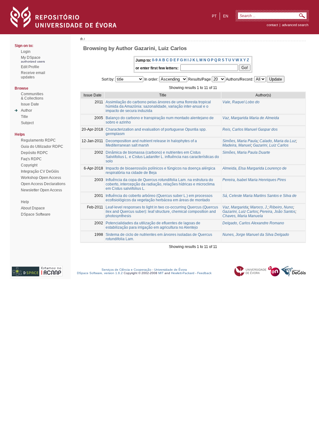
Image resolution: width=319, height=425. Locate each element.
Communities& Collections (32, 96)
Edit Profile (30, 67)
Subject (27, 123)
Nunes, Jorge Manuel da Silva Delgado (255, 234)
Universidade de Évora (170, 269)
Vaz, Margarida (235, 207)
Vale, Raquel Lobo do (240, 102)
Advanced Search (295, 25)
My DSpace (30, 57)
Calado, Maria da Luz (277, 141)
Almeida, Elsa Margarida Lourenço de (254, 168)
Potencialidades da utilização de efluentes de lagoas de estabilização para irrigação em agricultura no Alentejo (153, 225)
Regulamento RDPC (38, 140)
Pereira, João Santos (277, 211)
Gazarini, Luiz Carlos (270, 145)
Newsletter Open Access (41, 190)
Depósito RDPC (34, 153)
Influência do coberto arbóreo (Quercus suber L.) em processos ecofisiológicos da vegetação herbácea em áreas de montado (159, 198)
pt (214, 16)
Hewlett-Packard (182, 273)
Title (24, 116)
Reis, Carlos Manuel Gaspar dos (250, 129)
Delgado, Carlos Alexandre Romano (253, 223)
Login (26, 51)
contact (272, 25)
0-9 (155, 60)
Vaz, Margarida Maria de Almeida (250, 118)
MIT (161, 273)
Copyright (29, 165)
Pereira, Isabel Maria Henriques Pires (254, 180)
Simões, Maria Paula (240, 141)
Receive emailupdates (33, 75)
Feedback (204, 273)
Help (25, 202)
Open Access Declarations (43, 184)
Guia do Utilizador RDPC (42, 146)
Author (26, 110)
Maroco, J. (259, 207)
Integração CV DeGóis (40, 171)
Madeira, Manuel (236, 145)
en (225, 16)
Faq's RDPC (31, 159)
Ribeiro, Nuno (281, 207)
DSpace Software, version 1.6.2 (100, 273)
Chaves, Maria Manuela (242, 216)
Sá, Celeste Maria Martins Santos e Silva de (259, 196)
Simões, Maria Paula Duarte (246, 152)
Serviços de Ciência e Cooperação (126, 269)
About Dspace (33, 208)
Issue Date (30, 104)
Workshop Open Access (41, 177)
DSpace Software (35, 214)
